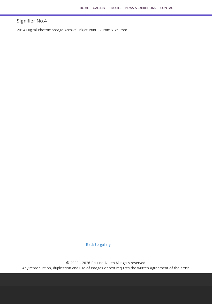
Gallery (99, 8)
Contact (167, 8)
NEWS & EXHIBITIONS (140, 8)
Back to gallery (98, 244)
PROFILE (115, 8)
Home (84, 8)
